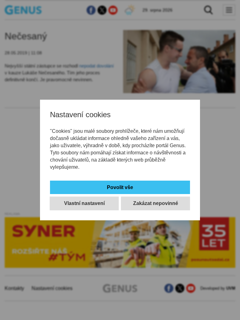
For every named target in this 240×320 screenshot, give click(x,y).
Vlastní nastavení (84, 203)
